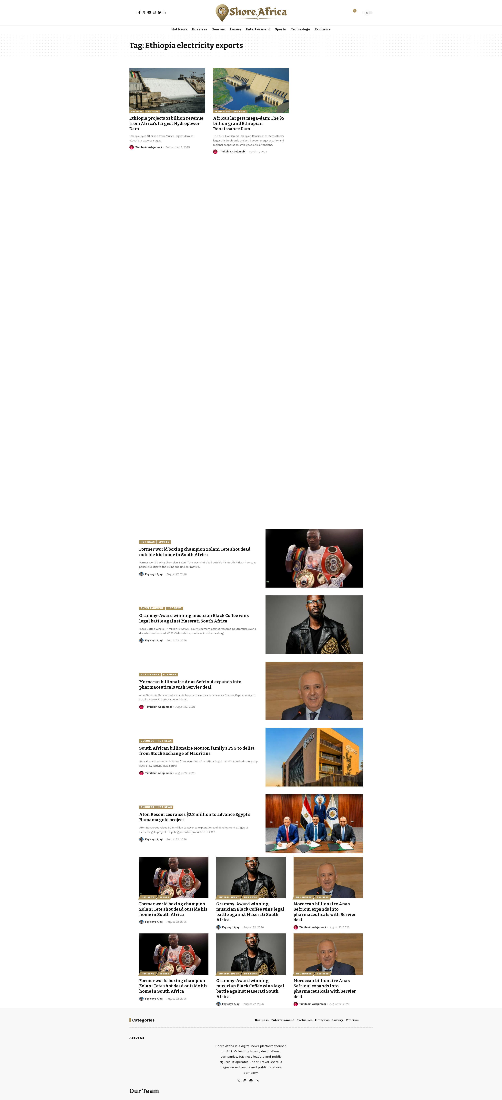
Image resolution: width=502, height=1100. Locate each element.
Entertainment (152, 608)
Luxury (337, 1020)
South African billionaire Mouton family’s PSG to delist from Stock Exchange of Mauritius (197, 751)
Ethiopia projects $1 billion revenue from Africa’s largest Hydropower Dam (166, 124)
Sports (164, 541)
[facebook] (261, 1081)
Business (137, 112)
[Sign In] (133, 12)
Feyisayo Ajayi (154, 574)
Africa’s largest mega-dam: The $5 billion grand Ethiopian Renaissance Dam (248, 124)
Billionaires (150, 674)
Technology (222, 112)
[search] (359, 13)
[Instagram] (154, 12)
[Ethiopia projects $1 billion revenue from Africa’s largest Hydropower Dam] (167, 90)
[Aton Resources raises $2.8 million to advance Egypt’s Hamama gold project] (314, 823)
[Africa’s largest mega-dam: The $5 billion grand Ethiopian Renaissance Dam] (251, 90)
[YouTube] (149, 12)
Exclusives (304, 1020)
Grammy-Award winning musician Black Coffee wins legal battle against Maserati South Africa (250, 912)
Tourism (352, 1020)
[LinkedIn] (164, 12)
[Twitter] (143, 12)
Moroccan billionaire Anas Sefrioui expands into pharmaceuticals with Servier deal (190, 684)
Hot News (152, 112)
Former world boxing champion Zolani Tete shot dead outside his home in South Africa (173, 909)
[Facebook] (139, 12)
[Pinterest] (159, 12)
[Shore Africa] (251, 13)
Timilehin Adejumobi (148, 147)
